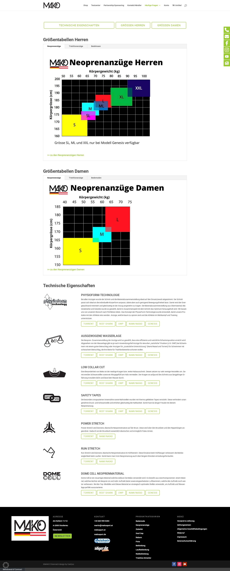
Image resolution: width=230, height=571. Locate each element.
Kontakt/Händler (134, 5)
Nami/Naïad (135, 323)
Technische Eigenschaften (79, 25)
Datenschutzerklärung (186, 541)
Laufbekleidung (142, 549)
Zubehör (139, 529)
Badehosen (96, 46)
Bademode (140, 521)
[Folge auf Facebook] (174, 564)
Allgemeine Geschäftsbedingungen (192, 529)
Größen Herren (133, 25)
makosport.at (100, 530)
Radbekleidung (142, 553)
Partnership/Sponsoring (114, 5)
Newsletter (62, 535)
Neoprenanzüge (54, 46)
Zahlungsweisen (184, 525)
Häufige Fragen (151, 5)
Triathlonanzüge (76, 46)
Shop (85, 5)
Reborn (139, 537)
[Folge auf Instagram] (179, 564)
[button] (6, 565)
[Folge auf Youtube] (185, 564)
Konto (166, 5)
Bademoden (96, 177)
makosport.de (100, 534)
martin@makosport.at (103, 525)
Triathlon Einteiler (143, 558)
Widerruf (180, 533)
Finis (138, 541)
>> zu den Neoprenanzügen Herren (65, 155)
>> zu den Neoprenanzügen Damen (65, 269)
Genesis (152, 323)
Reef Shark (106, 323)
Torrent (88, 323)
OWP (120, 323)
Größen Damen (169, 25)
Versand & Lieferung (185, 521)
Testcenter (95, 5)
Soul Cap (139, 533)
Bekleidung (140, 545)
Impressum (182, 537)
